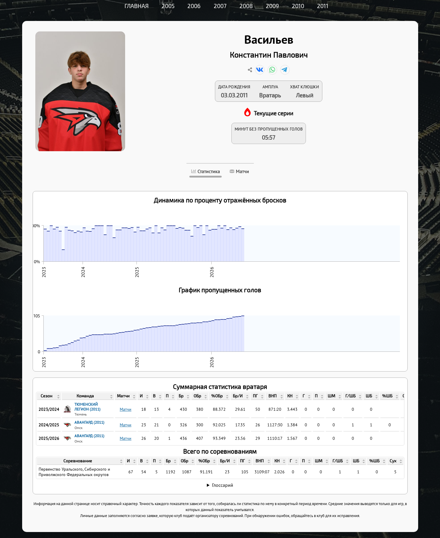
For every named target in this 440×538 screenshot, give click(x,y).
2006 (194, 5)
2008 (246, 5)
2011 (322, 5)
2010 (298, 5)
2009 (272, 5)
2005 (168, 5)
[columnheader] (49, 396)
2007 (220, 5)
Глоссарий (222, 485)
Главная (137, 5)
